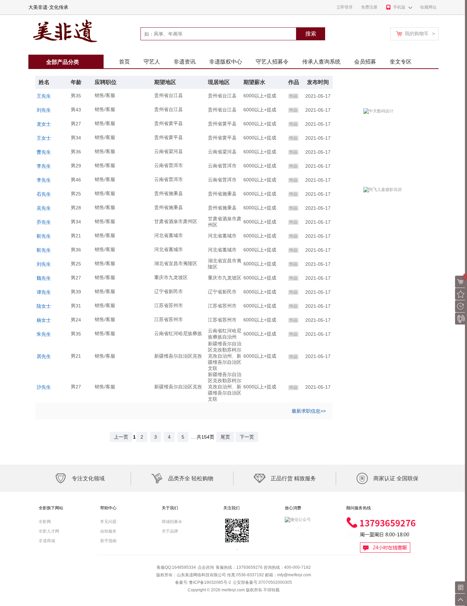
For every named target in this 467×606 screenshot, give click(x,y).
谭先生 (44, 292)
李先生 (44, 166)
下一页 (247, 437)
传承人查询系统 (321, 62)
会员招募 (365, 62)
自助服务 (108, 531)
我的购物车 (420, 33)
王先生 (44, 96)
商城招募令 (172, 521)
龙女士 (44, 124)
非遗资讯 (185, 62)
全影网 (45, 521)
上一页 (121, 437)
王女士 (44, 138)
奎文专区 (401, 62)
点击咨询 (206, 567)
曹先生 (44, 152)
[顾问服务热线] (384, 519)
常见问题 (108, 521)
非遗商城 (47, 540)
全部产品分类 (62, 62)
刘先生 (44, 110)
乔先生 (44, 222)
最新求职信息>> (309, 411)
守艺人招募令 (272, 62)
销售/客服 (105, 95)
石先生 (44, 194)
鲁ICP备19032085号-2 (210, 582)
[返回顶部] (461, 600)
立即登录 (344, 7)
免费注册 (369, 7)
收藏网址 (428, 7)
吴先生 (44, 208)
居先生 (44, 356)
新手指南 (108, 540)
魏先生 (44, 278)
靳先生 (44, 236)
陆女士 (44, 306)
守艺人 (152, 62)
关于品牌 (170, 531)
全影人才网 (49, 531)
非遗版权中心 (225, 62)
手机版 (399, 7)
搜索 (310, 34)
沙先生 (44, 387)
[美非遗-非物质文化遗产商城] (63, 17)
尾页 (225, 437)
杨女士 (44, 320)
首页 (124, 62)
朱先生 (44, 334)
